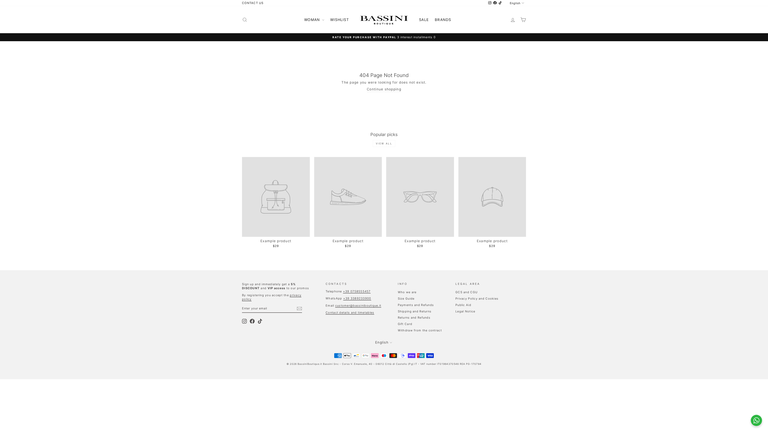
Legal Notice (465, 311)
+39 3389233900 (357, 298)
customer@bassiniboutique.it (358, 305)
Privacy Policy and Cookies (476, 298)
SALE (424, 20)
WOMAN (312, 20)
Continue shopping (384, 89)
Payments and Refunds (416, 305)
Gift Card (405, 324)
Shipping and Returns (415, 311)
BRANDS (443, 20)
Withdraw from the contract (420, 330)
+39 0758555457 (357, 291)
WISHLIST (339, 20)
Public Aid (463, 305)
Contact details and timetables (350, 312)
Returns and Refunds (414, 317)
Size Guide (406, 298)
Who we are (407, 292)
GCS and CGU (466, 292)
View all (384, 143)
